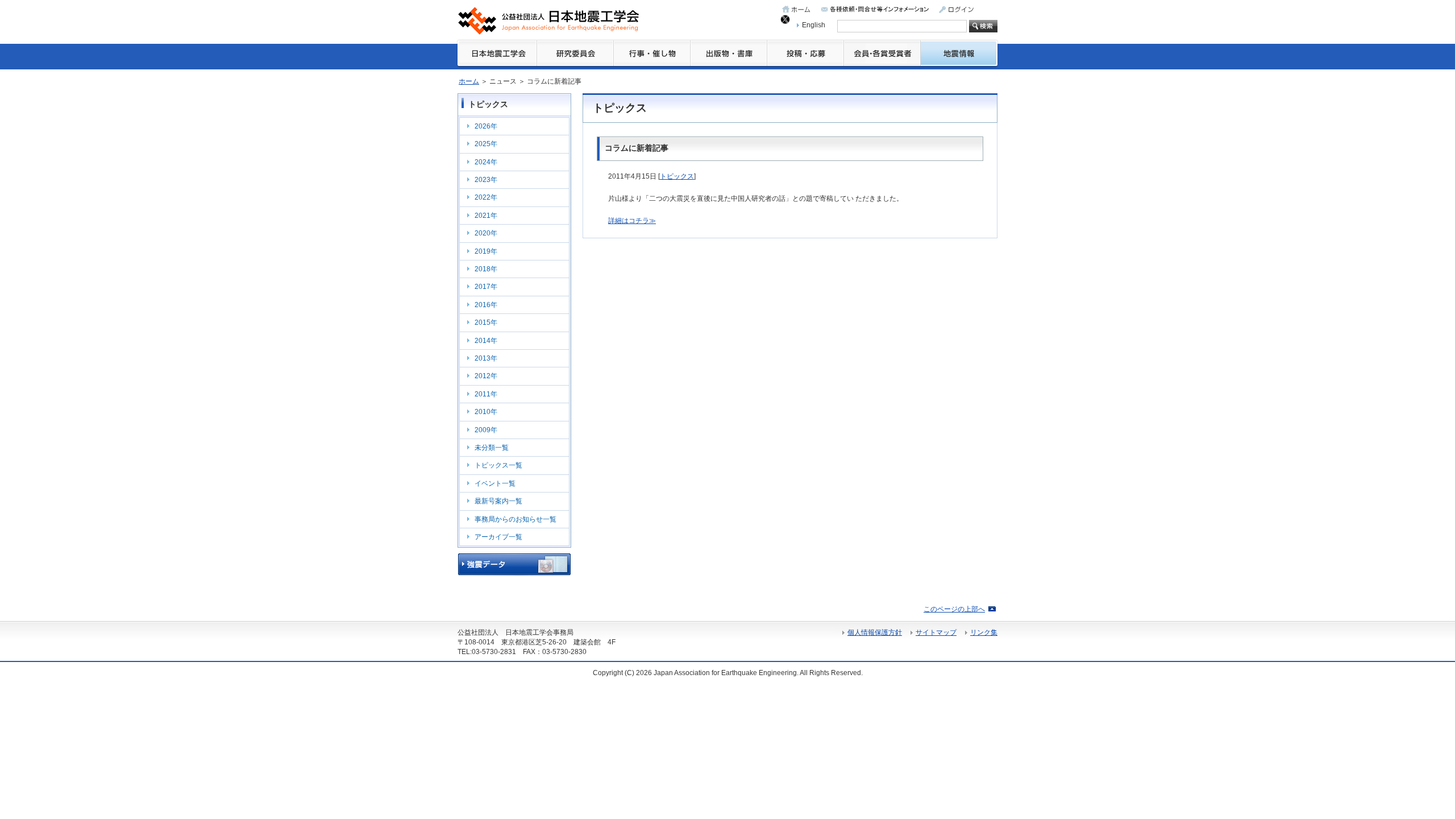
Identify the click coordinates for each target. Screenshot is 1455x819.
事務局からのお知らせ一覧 (515, 519)
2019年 (486, 251)
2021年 (486, 216)
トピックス (677, 176)
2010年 (486, 412)
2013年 (486, 358)
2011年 (486, 394)
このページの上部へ (954, 609)
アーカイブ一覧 (498, 537)
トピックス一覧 (498, 465)
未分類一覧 (492, 448)
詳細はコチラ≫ (632, 221)
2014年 (486, 341)
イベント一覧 (495, 483)
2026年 (486, 126)
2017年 (486, 287)
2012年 (486, 376)
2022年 (486, 197)
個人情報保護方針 (874, 632)
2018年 (486, 269)
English (813, 25)
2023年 (486, 180)
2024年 (486, 162)
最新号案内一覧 (498, 501)
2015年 (486, 322)
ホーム (469, 81)
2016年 (486, 305)
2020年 (486, 233)
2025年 (486, 144)
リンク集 (983, 632)
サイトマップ (936, 632)
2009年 (486, 430)
